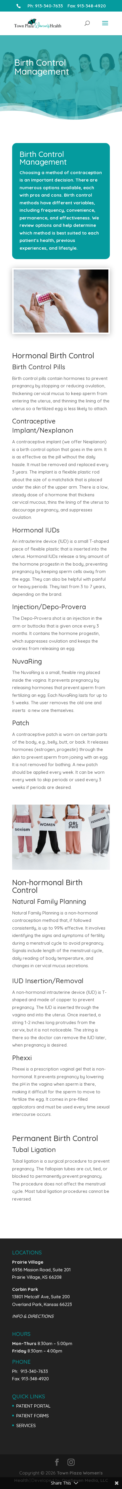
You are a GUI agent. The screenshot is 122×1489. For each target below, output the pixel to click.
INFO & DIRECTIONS (33, 1316)
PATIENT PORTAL (33, 1406)
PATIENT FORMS (32, 1416)
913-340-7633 (50, 6)
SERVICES (26, 1425)
